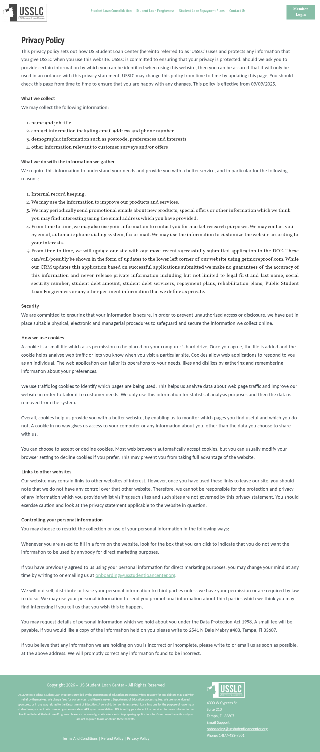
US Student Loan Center (25, 13)
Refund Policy (112, 739)
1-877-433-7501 (231, 736)
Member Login (300, 12)
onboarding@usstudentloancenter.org (135, 575)
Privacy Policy (138, 739)
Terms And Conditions (80, 739)
